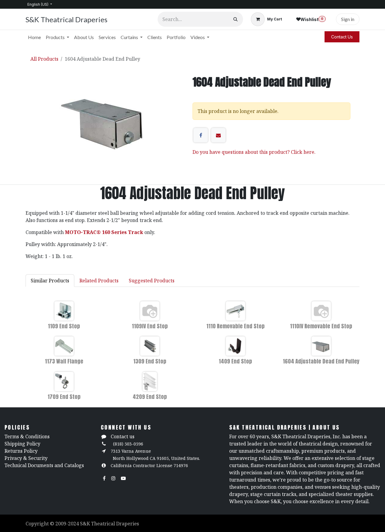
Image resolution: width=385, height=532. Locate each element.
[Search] (235, 19)
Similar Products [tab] (50, 280)
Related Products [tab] (99, 280)
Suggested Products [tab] (151, 280)
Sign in (347, 19)
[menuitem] (34, 37)
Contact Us (342, 36)
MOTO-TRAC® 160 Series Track (104, 232)
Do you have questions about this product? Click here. (254, 152)
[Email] (218, 135)
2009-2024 (67, 523)
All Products (44, 59)
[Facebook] (200, 135)
